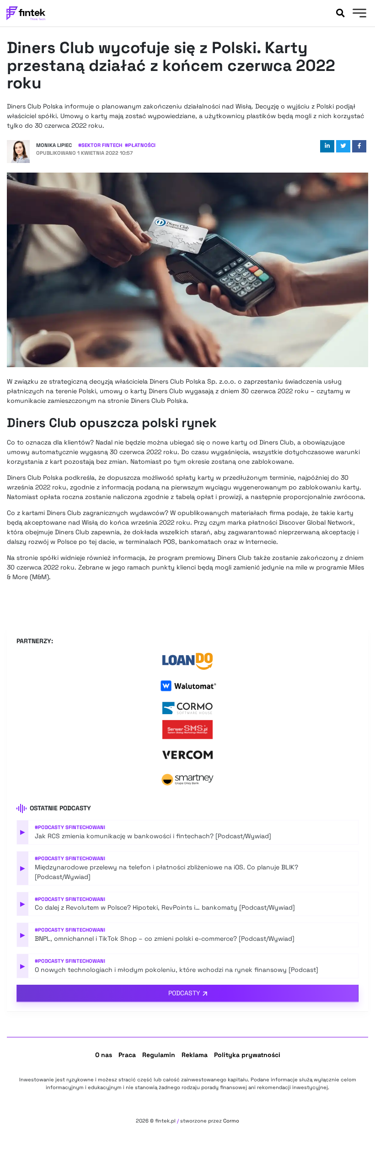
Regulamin (158, 1055)
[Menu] (358, 14)
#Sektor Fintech (100, 145)
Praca (127, 1055)
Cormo (231, 1120)
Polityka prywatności (247, 1055)
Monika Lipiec (54, 145)
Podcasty (184, 993)
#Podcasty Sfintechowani (70, 827)
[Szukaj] (340, 13)
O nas (103, 1055)
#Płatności (140, 145)
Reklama (195, 1055)
